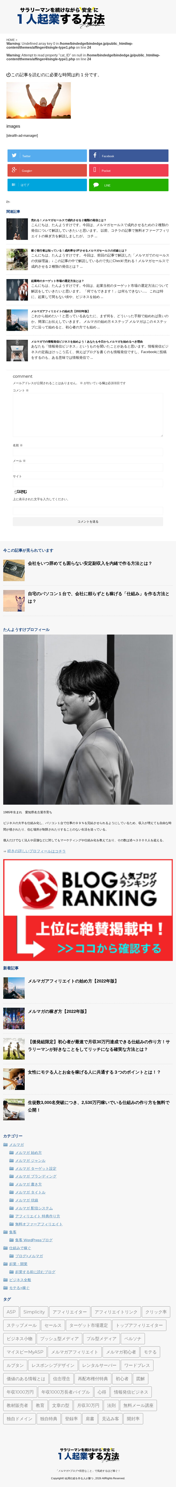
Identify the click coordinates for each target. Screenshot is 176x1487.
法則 (111, 1405)
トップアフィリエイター (139, 1325)
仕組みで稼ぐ (20, 1248)
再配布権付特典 (93, 1378)
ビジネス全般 (20, 1280)
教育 (40, 1405)
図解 (140, 1378)
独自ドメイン (19, 1418)
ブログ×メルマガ (29, 1256)
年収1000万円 (20, 1392)
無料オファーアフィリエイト (39, 1224)
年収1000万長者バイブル (65, 1392)
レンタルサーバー (99, 1365)
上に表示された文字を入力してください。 (41, 499)
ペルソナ (132, 1338)
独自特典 (48, 1418)
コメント (21, 390)
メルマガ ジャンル (30, 1161)
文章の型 (60, 1405)
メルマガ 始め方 (28, 1153)
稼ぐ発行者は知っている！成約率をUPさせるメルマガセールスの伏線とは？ (79, 250)
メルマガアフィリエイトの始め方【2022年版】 (60, 311)
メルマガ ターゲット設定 (35, 1169)
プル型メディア (101, 1338)
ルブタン (15, 1365)
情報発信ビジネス (131, 1392)
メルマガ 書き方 (28, 1184)
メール (19, 461)
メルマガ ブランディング (35, 1176)
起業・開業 (18, 1264)
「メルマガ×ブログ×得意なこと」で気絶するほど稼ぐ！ (88, 1470)
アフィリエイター (70, 1312)
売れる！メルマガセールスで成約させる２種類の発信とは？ (68, 220)
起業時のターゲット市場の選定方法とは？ (57, 280)
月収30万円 (88, 1405)
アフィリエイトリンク (116, 1312)
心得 (102, 1392)
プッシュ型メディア (59, 1338)
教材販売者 (17, 1405)
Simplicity (34, 1312)
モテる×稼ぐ (19, 1288)
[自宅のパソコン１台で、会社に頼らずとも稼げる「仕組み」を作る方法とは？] (14, 609)
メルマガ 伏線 (26, 1200)
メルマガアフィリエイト (74, 1352)
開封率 (133, 1418)
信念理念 (61, 1378)
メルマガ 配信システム (34, 1208)
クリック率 (156, 1312)
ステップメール (22, 1325)
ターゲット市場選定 (88, 1325)
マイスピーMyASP (25, 1352)
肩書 (90, 1418)
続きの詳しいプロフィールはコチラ (37, 851)
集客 (13, 1232)
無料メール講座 (138, 1405)
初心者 (122, 1378)
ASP (11, 1312)
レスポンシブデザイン (53, 1365)
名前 (18, 445)
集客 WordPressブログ (34, 1240)
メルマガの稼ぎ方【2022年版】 (58, 1011)
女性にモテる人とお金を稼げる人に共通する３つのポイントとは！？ (94, 1072)
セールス (53, 1325)
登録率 (71, 1418)
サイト (17, 476)
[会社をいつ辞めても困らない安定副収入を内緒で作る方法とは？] (14, 579)
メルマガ (16, 1145)
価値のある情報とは (26, 1378)
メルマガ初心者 (121, 1352)
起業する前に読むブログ (35, 1272)
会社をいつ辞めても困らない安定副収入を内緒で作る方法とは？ (90, 563)
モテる (150, 1352)
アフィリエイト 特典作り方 (37, 1216)
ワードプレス (137, 1365)
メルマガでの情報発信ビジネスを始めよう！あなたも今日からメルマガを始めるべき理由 (87, 341)
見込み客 (110, 1418)
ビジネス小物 (19, 1338)
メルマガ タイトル (30, 1192)
